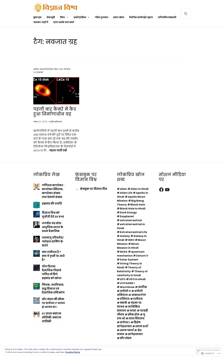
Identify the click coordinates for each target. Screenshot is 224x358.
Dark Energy (128, 212)
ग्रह (60, 69)
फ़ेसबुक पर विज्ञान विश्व (86, 177)
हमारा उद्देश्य (118, 17)
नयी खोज (66, 69)
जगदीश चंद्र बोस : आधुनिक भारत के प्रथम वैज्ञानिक (52, 227)
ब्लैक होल (133, 314)
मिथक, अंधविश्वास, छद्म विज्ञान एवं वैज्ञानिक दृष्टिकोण (53, 289)
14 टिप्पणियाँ (38, 72)
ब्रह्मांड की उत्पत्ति (52, 204)
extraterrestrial (131, 220)
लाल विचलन (136, 318)
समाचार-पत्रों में (40, 22)
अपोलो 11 (125, 291)
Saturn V (142, 256)
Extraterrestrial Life (133, 232)
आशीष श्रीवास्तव (55, 121)
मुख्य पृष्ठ (37, 17)
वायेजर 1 (125, 322)
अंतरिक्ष (36, 69)
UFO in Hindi (137, 279)
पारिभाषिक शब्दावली (167, 17)
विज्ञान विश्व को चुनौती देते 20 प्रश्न (53, 215)
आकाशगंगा (138, 295)
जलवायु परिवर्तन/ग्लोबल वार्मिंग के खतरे (52, 241)
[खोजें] (186, 14)
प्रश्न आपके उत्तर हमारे (63, 22)
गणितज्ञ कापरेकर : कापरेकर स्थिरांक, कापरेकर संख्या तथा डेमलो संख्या (53, 191)
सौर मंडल (126, 338)
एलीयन (138, 299)
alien (123, 189)
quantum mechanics (130, 254)
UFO (122, 279)
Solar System (129, 259)
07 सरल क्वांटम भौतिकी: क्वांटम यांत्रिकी (51, 317)
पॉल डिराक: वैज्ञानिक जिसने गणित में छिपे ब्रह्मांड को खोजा (51, 272)
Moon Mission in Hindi (128, 246)
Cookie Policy (72, 352)
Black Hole (137, 204)
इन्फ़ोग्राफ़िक (80, 17)
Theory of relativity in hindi (132, 273)
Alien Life (126, 193)
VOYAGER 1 (127, 283)
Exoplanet (127, 216)
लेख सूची (51, 17)
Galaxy (125, 236)
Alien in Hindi (140, 189)
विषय (62, 17)
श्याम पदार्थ (127, 330)
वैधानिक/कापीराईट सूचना (141, 17)
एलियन (125, 299)
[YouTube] (167, 189)
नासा (133, 311)
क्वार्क (123, 303)
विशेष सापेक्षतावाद (129, 324)
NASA (123, 252)
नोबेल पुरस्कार (101, 17)
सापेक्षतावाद (135, 334)
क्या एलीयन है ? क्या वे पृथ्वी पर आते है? (53, 256)
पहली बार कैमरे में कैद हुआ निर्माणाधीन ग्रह (54, 111)
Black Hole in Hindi (132, 208)
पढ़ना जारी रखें (58, 150)
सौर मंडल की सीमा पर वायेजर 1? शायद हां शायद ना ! (53, 303)
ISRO (131, 240)
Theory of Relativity (129, 269)
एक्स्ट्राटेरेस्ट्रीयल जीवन (49, 69)
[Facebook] (161, 189)
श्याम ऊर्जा (141, 326)
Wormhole (127, 287)
